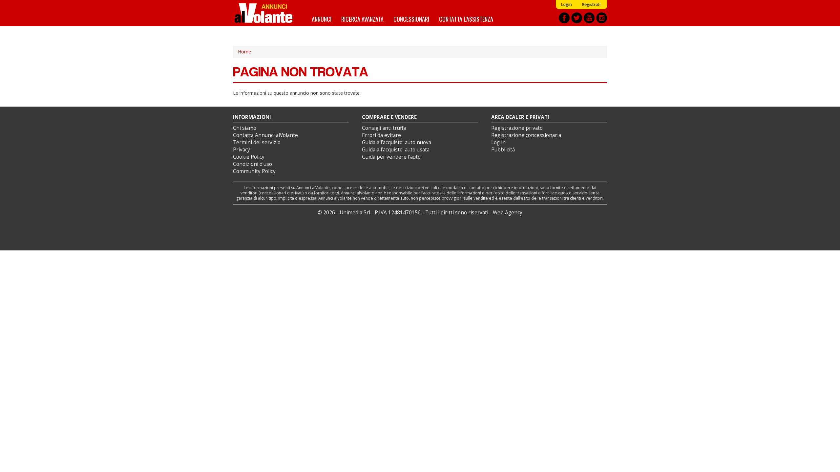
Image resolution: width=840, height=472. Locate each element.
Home (244, 52)
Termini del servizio (257, 142)
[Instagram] (601, 17)
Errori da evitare (381, 135)
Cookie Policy (248, 156)
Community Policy (254, 171)
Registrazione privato (517, 128)
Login (566, 4)
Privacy (241, 149)
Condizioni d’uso (252, 164)
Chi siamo (244, 128)
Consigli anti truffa (384, 128)
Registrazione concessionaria (526, 135)
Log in (498, 142)
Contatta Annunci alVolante (265, 135)
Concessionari (411, 18)
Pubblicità (503, 149)
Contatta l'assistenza (466, 18)
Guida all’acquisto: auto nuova (396, 142)
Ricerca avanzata (362, 18)
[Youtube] (589, 17)
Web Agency (507, 212)
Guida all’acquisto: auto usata (396, 149)
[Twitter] (576, 17)
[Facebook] (564, 17)
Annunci (321, 18)
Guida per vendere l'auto (391, 156)
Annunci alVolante (263, 13)
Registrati (591, 4)
